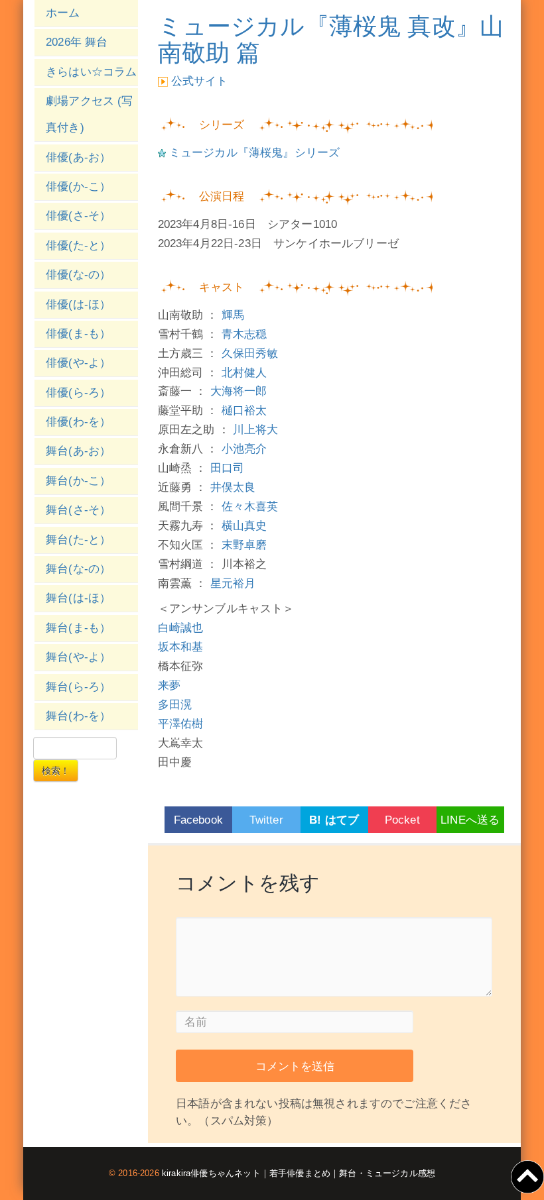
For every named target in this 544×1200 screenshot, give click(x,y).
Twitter (266, 820)
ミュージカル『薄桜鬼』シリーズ (254, 152)
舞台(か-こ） (78, 480)
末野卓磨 (244, 545)
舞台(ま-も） (78, 628)
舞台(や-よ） (78, 657)
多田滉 (175, 704)
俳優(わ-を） (78, 421)
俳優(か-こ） (78, 186)
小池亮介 (244, 449)
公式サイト (199, 81)
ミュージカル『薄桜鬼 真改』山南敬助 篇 (331, 39)
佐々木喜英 (250, 506)
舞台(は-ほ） (78, 598)
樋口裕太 (244, 410)
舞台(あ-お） (78, 451)
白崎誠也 (181, 628)
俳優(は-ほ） (78, 304)
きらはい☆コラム (91, 72)
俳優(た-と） (78, 245)
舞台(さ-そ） (78, 510)
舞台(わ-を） (78, 716)
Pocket (402, 820)
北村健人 (244, 372)
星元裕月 (233, 583)
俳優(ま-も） (78, 333)
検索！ (56, 770)
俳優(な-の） (78, 274)
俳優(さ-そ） (78, 215)
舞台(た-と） (78, 539)
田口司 (227, 468)
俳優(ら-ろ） (78, 392)
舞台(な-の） (78, 569)
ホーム (63, 13)
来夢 (169, 685)
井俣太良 (233, 487)
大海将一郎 (238, 391)
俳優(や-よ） (78, 362)
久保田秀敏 (250, 353)
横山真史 (244, 525)
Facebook (198, 820)
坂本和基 (181, 647)
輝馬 (233, 315)
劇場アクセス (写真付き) (89, 114)
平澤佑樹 (181, 724)
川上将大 (256, 429)
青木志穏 (244, 334)
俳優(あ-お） (78, 157)
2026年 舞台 (76, 42)
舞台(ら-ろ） (78, 687)
